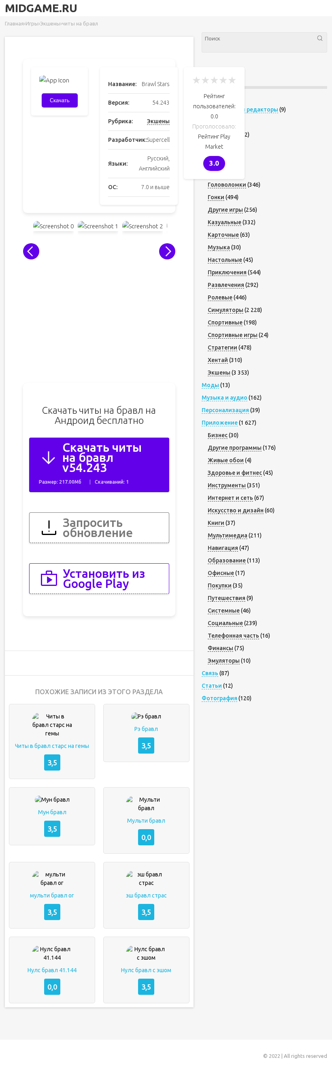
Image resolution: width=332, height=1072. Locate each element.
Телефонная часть (233, 635)
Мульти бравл (146, 820)
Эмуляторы (224, 660)
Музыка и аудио (224, 397)
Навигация (223, 548)
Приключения (227, 272)
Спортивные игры (233, 335)
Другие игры (225, 209)
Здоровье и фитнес (235, 473)
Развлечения (226, 285)
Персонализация (225, 410)
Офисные (221, 573)
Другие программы (235, 447)
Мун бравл (52, 812)
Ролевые (220, 297)
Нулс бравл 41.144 (52, 970)
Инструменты (227, 485)
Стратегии (222, 347)
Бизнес (218, 435)
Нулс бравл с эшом (146, 970)
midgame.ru (41, 8)
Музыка (219, 247)
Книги (216, 523)
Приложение (220, 422)
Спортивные (225, 322)
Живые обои (226, 460)
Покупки (220, 585)
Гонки (216, 197)
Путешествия (226, 598)
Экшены (158, 121)
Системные (224, 610)
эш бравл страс (146, 895)
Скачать (60, 100)
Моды (210, 385)
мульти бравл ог (52, 895)
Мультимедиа (227, 535)
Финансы (220, 648)
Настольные (225, 260)
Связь (210, 673)
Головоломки (227, 184)
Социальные (225, 623)
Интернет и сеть (230, 498)
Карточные (223, 235)
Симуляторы (225, 310)
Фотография (219, 698)
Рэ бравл (146, 729)
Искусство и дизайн (236, 510)
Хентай (218, 360)
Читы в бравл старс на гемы (52, 746)
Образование (227, 560)
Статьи (212, 685)
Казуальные (224, 222)
